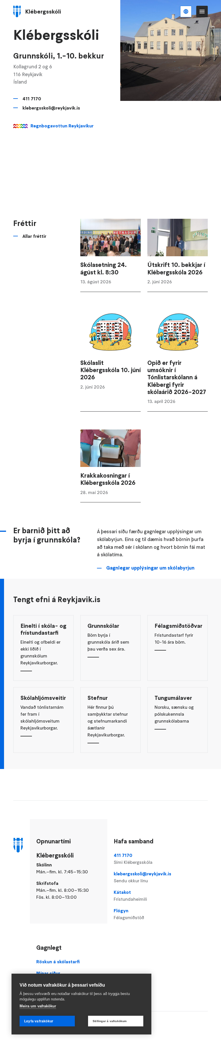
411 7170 (31, 98)
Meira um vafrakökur (38, 1006)
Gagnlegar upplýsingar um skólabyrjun (150, 568)
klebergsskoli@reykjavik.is (51, 108)
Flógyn (129, 914)
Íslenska (186, 11)
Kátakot (130, 895)
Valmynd (202, 11)
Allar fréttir (34, 236)
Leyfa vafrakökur (38, 1021)
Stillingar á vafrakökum (110, 1021)
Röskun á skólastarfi (58, 961)
